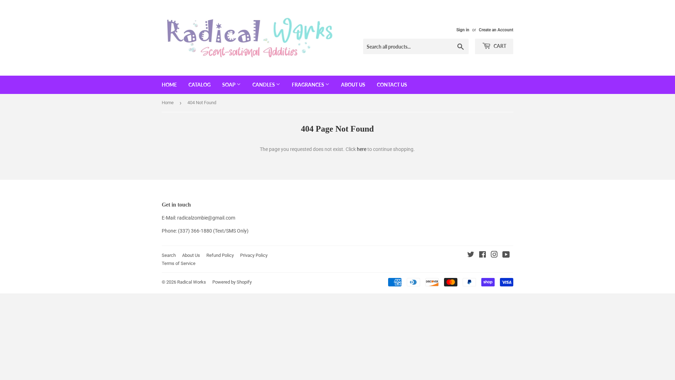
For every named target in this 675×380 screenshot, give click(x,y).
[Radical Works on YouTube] (506, 255)
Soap (229, 85)
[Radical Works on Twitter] (470, 255)
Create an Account (496, 29)
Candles (264, 85)
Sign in (462, 29)
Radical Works (191, 282)
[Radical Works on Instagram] (494, 255)
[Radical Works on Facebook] (482, 255)
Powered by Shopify (232, 282)
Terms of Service (178, 263)
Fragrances (308, 85)
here (361, 149)
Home (169, 85)
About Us (353, 85)
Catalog (199, 85)
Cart (499, 46)
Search (169, 255)
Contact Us (392, 85)
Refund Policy (220, 255)
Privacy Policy (254, 255)
